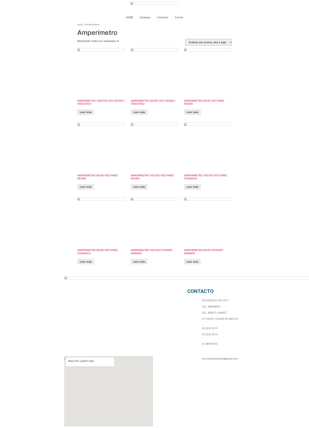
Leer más (86, 112)
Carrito (179, 17)
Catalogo (145, 17)
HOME (129, 17)
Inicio (80, 24)
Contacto (162, 17)
